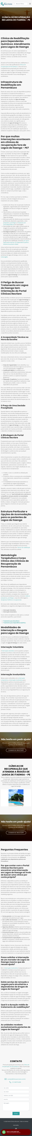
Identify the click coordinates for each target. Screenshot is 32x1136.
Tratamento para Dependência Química (14, 623)
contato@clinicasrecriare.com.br (16, 1079)
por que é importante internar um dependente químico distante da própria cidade (16, 242)
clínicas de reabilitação (23, 547)
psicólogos (13, 223)
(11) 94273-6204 (16, 1082)
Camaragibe (4, 257)
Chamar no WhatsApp (16, 750)
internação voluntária (8, 651)
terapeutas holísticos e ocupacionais (11, 600)
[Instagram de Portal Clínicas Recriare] (16, 1129)
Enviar (16, 1113)
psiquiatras (6, 223)
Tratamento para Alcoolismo (11, 621)
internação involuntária (16, 680)
